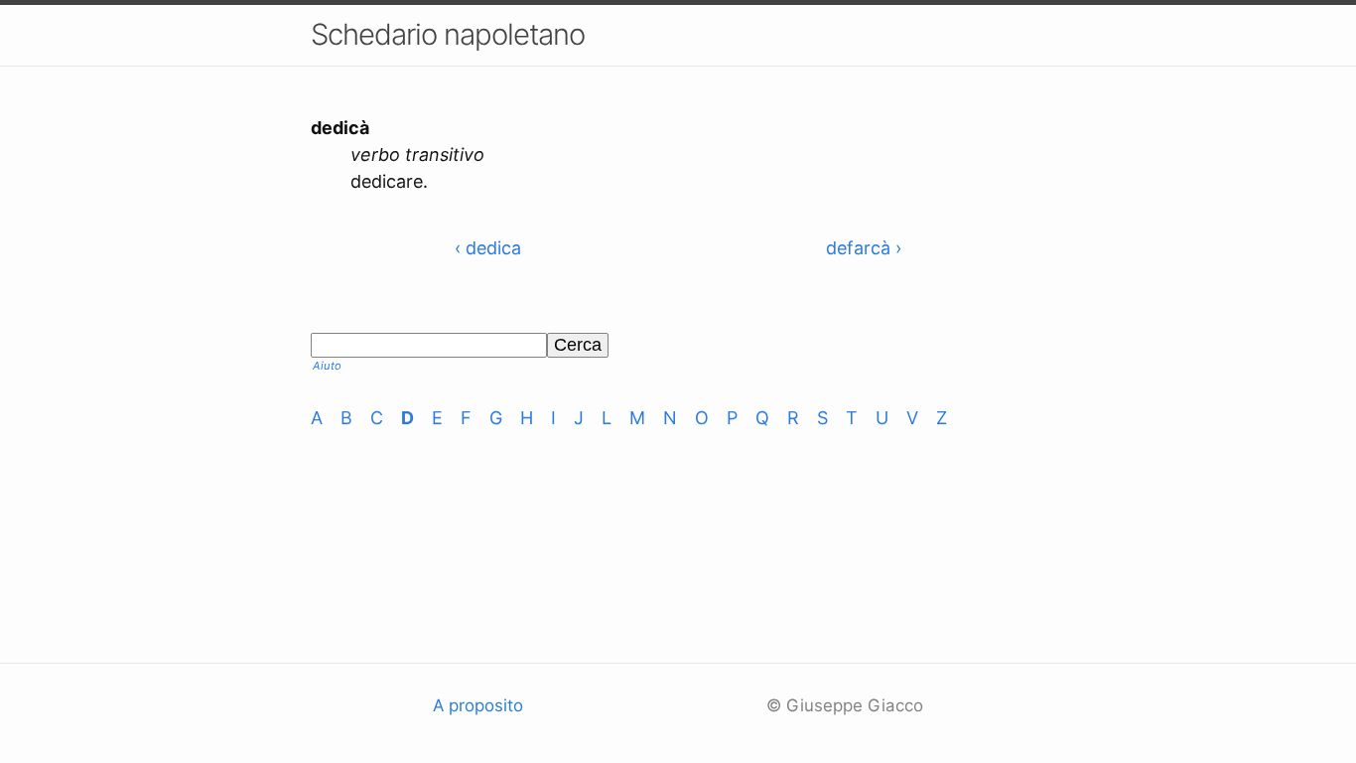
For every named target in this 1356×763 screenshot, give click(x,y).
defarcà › (863, 247)
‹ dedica (488, 247)
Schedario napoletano (448, 34)
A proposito (478, 705)
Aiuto (327, 366)
